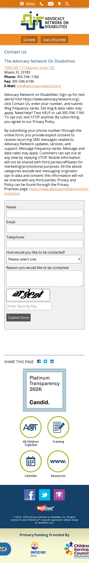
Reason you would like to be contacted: (37, 267)
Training (58, 441)
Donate (29, 39)
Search (67, 3)
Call (42, 3)
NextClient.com (45, 522)
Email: (11, 222)
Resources (58, 476)
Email (51, 3)
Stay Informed (54, 39)
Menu (30, 3)
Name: (11, 207)
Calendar (31, 476)
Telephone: (15, 237)
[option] (35, 550)
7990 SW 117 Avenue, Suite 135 (29, 67)
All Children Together (31, 443)
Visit (59, 3)
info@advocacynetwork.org (39, 86)
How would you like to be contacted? (35, 252)
